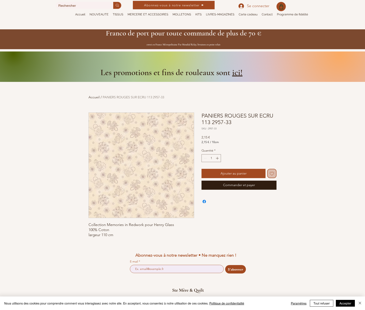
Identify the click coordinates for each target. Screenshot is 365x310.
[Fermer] (359, 303)
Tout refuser (321, 303)
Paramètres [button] (298, 303)
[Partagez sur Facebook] (204, 201)
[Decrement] (204, 158)
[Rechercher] (117, 5)
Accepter (345, 303)
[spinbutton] (211, 158)
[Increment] (217, 158)
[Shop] (281, 6)
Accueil (94, 97)
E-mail (134, 261)
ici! (237, 72)
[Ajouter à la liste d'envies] (271, 173)
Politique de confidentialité (226, 303)
